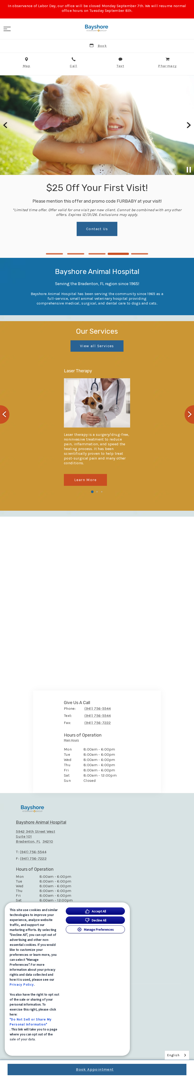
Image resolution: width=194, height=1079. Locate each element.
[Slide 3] (97, 254)
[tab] (72, 741)
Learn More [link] (85, 480)
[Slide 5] (139, 254)
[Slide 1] (54, 254)
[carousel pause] (189, 169)
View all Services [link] (97, 346)
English (173, 1055)
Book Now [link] (97, 240)
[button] (7, 29)
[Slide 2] (75, 254)
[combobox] (177, 1055)
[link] (97, 28)
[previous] (5, 125)
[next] (188, 125)
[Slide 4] (118, 254)
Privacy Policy (22, 984)
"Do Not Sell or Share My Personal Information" (31, 1021)
